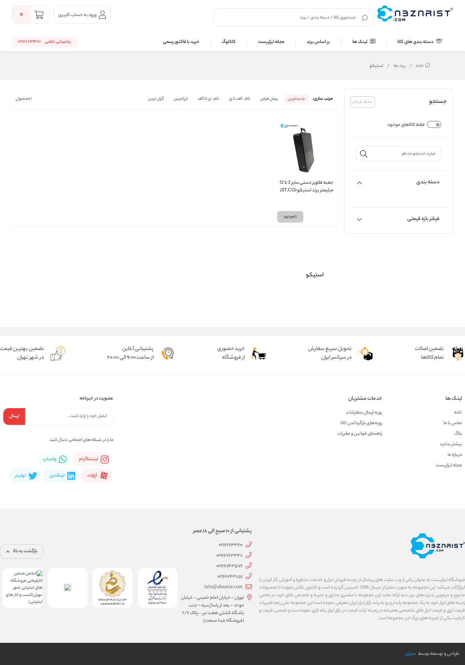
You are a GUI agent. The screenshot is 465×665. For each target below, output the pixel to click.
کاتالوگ (229, 42)
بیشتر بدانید (451, 444)
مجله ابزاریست (271, 42)
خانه (417, 66)
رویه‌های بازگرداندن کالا (361, 423)
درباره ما (455, 455)
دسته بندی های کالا (415, 42)
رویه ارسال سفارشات (364, 413)
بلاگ (458, 434)
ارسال (14, 416)
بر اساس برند (318, 42)
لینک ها (360, 42)
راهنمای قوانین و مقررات (359, 434)
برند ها (396, 66)
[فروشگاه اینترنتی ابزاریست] (415, 13)
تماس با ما (453, 423)
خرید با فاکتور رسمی (181, 42)
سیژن (410, 654)
